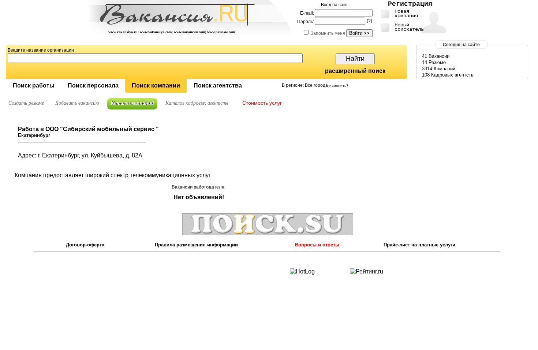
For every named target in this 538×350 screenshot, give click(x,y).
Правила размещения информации (196, 244)
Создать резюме (26, 103)
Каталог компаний (132, 103)
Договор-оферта (85, 244)
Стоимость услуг (262, 103)
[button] (33, 86)
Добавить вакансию (77, 103)
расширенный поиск (355, 71)
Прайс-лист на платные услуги (419, 244)
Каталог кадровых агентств (196, 103)
